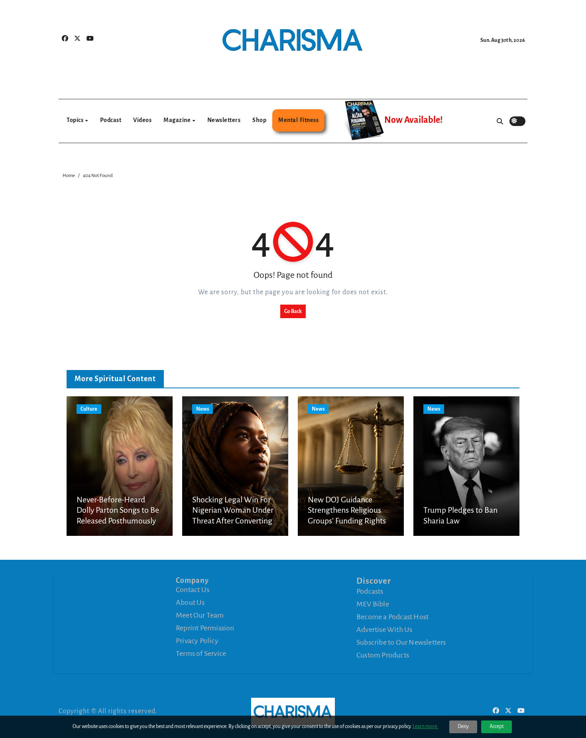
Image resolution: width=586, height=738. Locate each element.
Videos (142, 120)
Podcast (111, 120)
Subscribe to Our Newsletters (401, 642)
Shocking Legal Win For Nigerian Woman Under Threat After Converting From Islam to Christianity (232, 520)
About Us (190, 602)
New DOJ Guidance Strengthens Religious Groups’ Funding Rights (347, 510)
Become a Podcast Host (392, 617)
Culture (89, 409)
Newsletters (224, 120)
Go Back (293, 311)
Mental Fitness (298, 120)
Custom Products (382, 655)
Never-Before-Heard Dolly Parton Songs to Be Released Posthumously (118, 510)
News (202, 409)
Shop (259, 120)
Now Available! (413, 120)
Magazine (177, 120)
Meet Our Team (200, 615)
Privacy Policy (197, 641)
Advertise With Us (384, 630)
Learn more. (425, 726)
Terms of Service (201, 653)
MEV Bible (372, 604)
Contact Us (192, 590)
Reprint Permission (205, 628)
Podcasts (369, 591)
